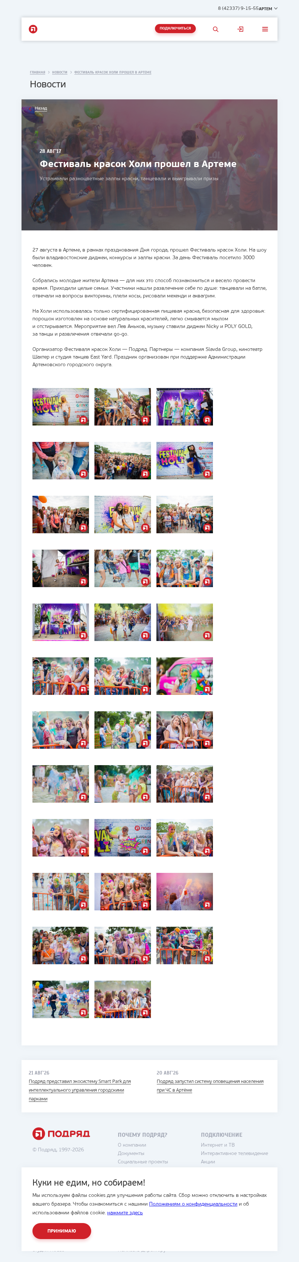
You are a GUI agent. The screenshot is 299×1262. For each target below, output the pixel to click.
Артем (265, 8)
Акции (208, 1162)
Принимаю (61, 1231)
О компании (132, 1145)
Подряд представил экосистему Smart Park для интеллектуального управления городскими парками (80, 1090)
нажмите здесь (125, 1213)
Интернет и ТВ (218, 1145)
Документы (131, 1153)
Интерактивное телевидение (234, 1153)
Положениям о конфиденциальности (193, 1204)
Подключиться (175, 29)
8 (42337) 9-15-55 (238, 8)
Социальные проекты (143, 1162)
